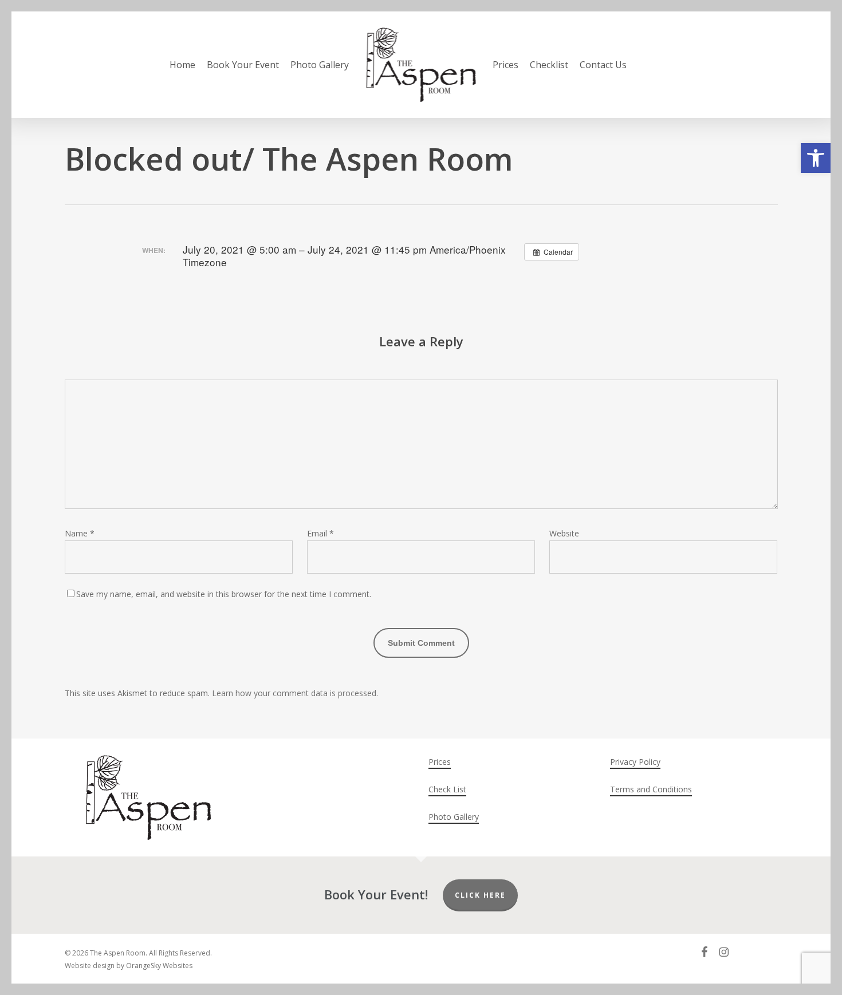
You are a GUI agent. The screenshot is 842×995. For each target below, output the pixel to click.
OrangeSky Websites (159, 965)
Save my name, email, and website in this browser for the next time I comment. (223, 594)
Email (320, 533)
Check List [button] (447, 789)
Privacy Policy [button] (635, 761)
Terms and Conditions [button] (651, 789)
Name (80, 533)
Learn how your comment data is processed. (295, 693)
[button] (816, 158)
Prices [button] (439, 761)
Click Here (480, 895)
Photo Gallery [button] (453, 816)
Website (564, 533)
